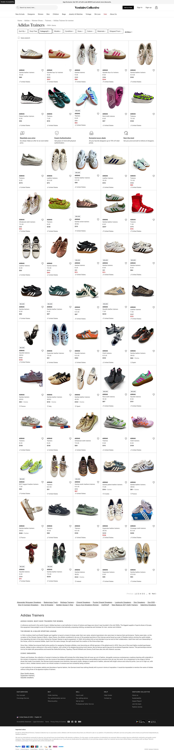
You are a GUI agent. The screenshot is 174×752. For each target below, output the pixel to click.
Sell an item (128, 7)
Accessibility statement (24, 722)
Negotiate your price (27, 138)
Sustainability (136, 698)
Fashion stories (137, 707)
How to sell (79, 695)
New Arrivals (20, 14)
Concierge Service (23, 698)
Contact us (107, 698)
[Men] (51, 14)
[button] (156, 7)
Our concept (21, 695)
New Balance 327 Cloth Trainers (125, 605)
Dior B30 (151, 602)
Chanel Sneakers (83, 602)
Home (20, 20)
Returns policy (52, 701)
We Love (97, 14)
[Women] (45, 14)
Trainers (48, 20)
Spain (46, 749)
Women (40, 14)
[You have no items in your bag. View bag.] (156, 7)
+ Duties (136, 358)
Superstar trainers (27, 675)
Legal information (38, 722)
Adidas (27, 20)
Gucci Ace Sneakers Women (87, 605)
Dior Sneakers (139, 602)
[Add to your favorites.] (42, 70)
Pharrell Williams (77, 649)
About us (135, 695)
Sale (105, 14)
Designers (31, 14)
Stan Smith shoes (27, 673)
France (17, 749)
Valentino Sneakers (148, 605)
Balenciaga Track (51, 602)
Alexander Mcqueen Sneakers (29, 602)
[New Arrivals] (26, 14)
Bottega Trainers (67, 602)
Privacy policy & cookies (58, 722)
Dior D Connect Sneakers (28, 605)
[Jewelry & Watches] (84, 14)
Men (48, 14)
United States (34, 749)
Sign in (139, 7)
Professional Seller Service (85, 704)
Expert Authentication (62, 138)
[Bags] (67, 14)
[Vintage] (93, 14)
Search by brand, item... (27, 7)
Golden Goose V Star (64, 605)
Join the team (136, 704)
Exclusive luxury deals (97, 138)
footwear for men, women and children (108, 627)
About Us (113, 14)
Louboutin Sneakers (123, 602)
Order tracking (52, 695)
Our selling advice (82, 698)
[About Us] (118, 14)
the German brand (47, 661)
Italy (51, 749)
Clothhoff (105, 605)
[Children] (60, 14)
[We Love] (102, 14)
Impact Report (137, 701)
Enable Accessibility (7, 2)
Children (56, 14)
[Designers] (36, 14)
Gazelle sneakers (27, 677)
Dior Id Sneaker (47, 605)
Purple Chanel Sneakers (102, 602)
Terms (47, 722)
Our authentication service (56, 698)
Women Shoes (37, 20)
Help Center (108, 695)
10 (149, 593)
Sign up (149, 7)
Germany (41, 749)
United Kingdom (25, 749)
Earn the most (129, 138)
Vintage (88, 14)
